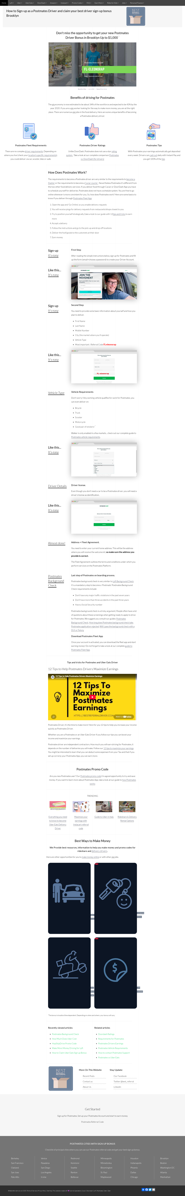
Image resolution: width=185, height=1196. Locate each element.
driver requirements (34, 151)
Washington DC (167, 1167)
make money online (90, 857)
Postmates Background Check (65, 1034)
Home (4, 3)
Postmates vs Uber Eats (108, 1057)
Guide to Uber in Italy (104, 816)
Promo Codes (77, 3)
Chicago (134, 1177)
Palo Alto (15, 1177)
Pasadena (45, 1163)
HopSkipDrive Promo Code (64, 1043)
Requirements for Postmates (111, 1038)
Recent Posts (88, 1076)
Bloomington (106, 1167)
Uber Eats (29, 3)
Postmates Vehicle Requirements (113, 1048)
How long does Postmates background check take (111, 622)
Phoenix (134, 1167)
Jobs (123, 3)
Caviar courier (91, 183)
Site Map (49, 1191)
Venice (44, 1158)
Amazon (53, 3)
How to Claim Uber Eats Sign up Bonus (69, 1052)
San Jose (15, 1172)
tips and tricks (119, 214)
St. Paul (104, 1172)
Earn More (99, 3)
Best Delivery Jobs (93, 991)
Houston (134, 1158)
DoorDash (41, 3)
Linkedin (117, 1087)
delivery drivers (99, 851)
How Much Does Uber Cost (64, 1038)
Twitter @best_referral (124, 1081)
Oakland (15, 1167)
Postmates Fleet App (82, 198)
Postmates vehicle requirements (85, 437)
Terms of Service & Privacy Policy (36, 1191)
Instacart (64, 3)
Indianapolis (135, 1163)
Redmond (75, 1158)
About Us (87, 1087)
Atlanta (163, 1172)
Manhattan (165, 1177)
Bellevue (74, 1177)
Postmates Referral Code (92, 1122)
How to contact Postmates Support (114, 1052)
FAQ (88, 3)
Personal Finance (136, 3)
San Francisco (17, 1163)
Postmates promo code (90, 776)
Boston (163, 1163)
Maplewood (106, 1177)
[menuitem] (4, 3)
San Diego (45, 1167)
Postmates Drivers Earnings (110, 1043)
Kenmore (75, 1163)
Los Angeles (46, 1172)
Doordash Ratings (106, 1034)
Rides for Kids (112, 3)
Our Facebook (120, 1076)
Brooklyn (164, 1158)
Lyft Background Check (123, 581)
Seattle (74, 1167)
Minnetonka (106, 1163)
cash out (153, 155)
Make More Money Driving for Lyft (67, 1048)
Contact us (87, 1081)
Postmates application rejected (85, 626)
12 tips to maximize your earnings (118, 748)
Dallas (133, 1172)
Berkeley (15, 1158)
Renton (74, 1172)
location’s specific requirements (42, 155)
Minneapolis (106, 1158)
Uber (19, 3)
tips (163, 159)
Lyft (11, 3)
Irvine (43, 1177)
